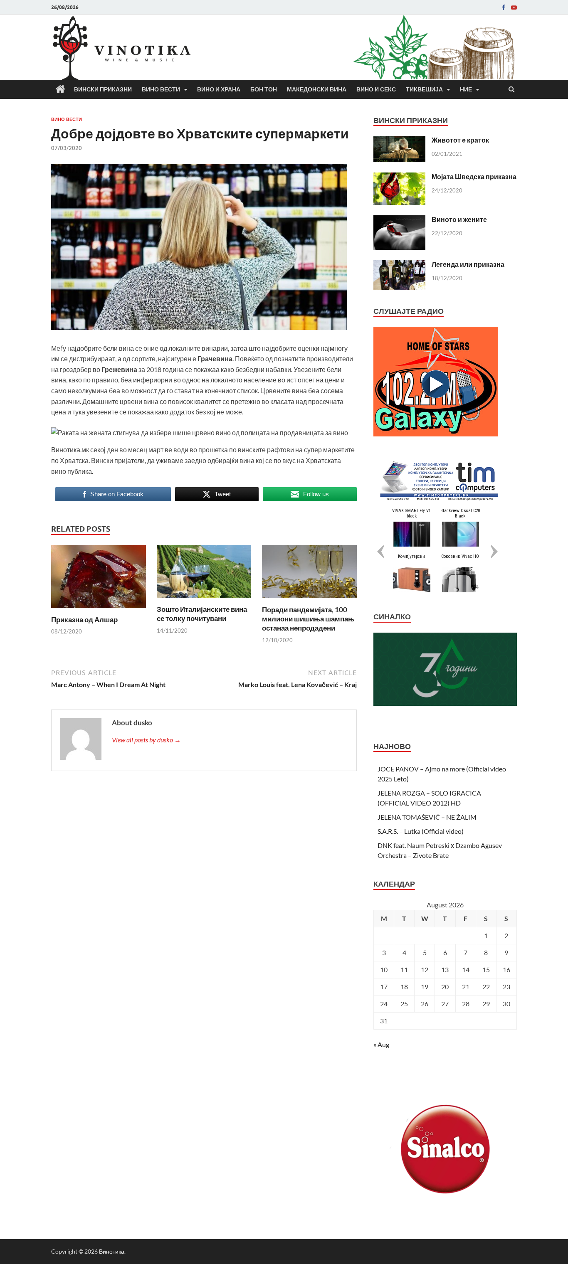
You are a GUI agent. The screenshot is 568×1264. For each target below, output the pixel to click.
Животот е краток (460, 140)
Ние (466, 89)
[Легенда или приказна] (399, 265)
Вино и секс (376, 89)
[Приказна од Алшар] (98, 610)
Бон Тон (263, 89)
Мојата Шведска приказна (474, 176)
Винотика (111, 1251)
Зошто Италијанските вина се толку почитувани (202, 614)
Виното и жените (459, 219)
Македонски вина (316, 89)
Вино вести (161, 89)
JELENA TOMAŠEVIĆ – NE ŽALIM (427, 817)
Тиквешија (424, 89)
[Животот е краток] (399, 141)
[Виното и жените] (399, 220)
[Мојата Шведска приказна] (399, 177)
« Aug (381, 1044)
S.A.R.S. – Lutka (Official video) (421, 831)
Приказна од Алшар (84, 619)
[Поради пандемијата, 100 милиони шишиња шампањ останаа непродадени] (309, 600)
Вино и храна (218, 89)
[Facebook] (503, 7)
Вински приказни (103, 89)
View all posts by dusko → (146, 740)
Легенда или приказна (468, 264)
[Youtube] (514, 7)
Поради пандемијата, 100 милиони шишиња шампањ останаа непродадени (308, 618)
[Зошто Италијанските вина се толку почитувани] (204, 600)
